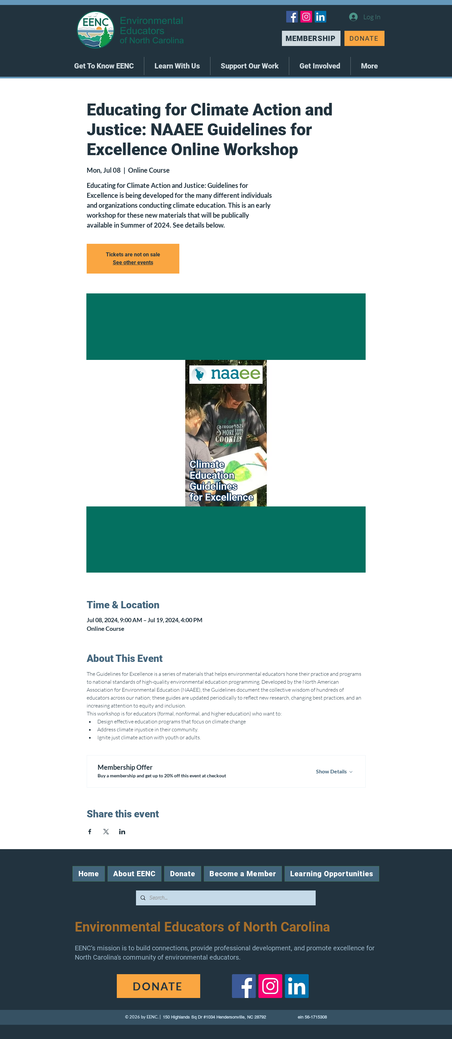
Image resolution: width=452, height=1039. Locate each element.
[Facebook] (292, 16)
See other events (133, 262)
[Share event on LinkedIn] (122, 831)
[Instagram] (306, 16)
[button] (104, 66)
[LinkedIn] (320, 16)
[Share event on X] (106, 831)
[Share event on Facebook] (90, 831)
